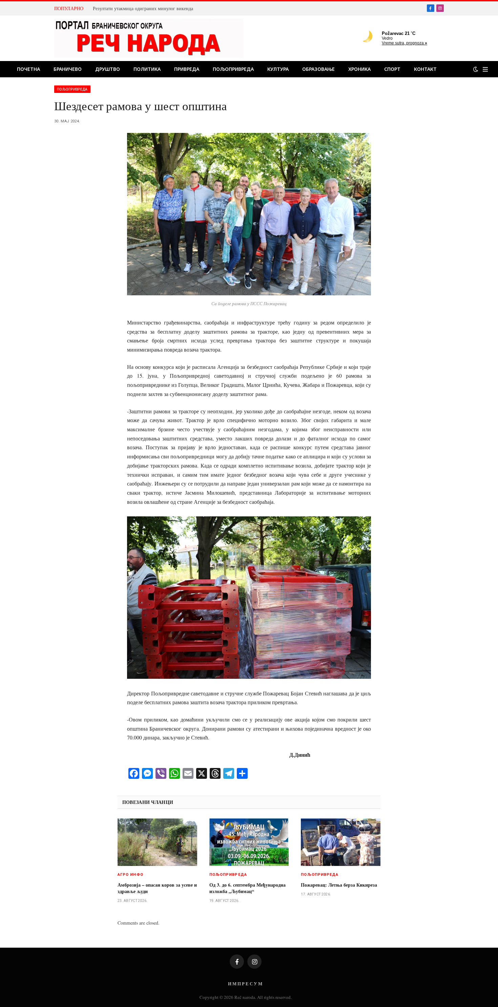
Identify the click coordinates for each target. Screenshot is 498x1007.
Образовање (318, 69)
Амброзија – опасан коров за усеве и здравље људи (157, 888)
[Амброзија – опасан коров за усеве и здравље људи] (157, 842)
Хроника (359, 69)
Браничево (68, 69)
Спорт (392, 69)
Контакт (425, 69)
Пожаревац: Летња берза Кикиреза (339, 885)
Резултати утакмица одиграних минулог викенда (143, 8)
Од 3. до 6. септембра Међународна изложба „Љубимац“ (247, 888)
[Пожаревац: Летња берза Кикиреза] (340, 842)
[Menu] (485, 69)
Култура (278, 69)
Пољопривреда (233, 69)
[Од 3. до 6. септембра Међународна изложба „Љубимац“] (249, 842)
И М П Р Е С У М (245, 983)
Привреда (186, 69)
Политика (147, 69)
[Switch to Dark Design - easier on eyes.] (476, 69)
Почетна (28, 69)
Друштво (107, 69)
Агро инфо (130, 874)
